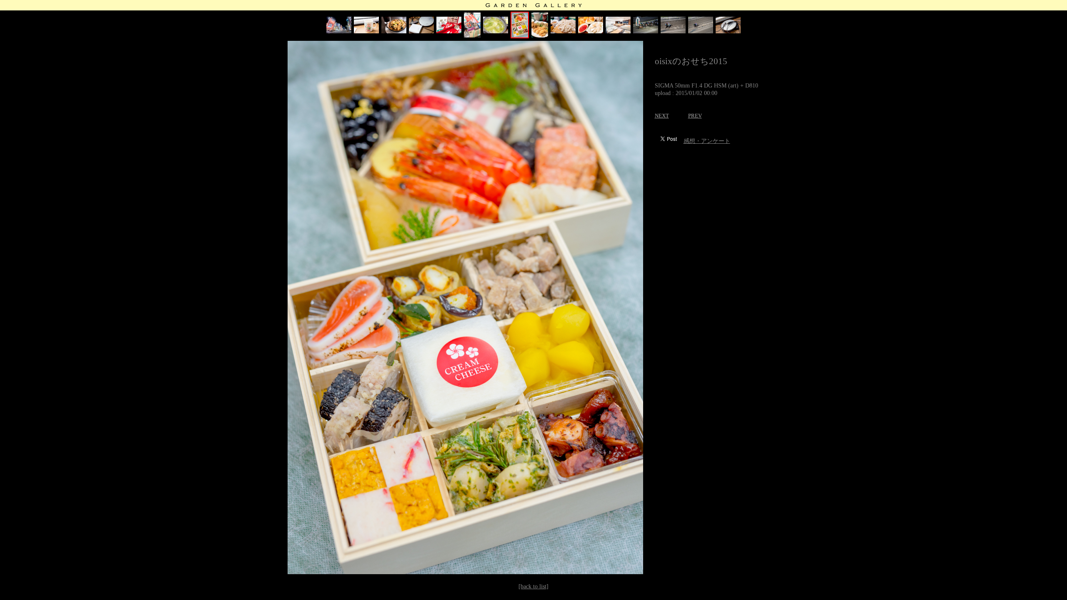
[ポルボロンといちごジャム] (590, 31)
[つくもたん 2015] (448, 31)
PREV (695, 115)
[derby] (645, 31)
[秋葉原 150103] (338, 31)
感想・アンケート (707, 141)
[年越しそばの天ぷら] (539, 35)
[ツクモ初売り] (472, 35)
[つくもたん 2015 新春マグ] (366, 31)
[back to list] (533, 586)
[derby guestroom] (618, 31)
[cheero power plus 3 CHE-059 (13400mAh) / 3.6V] (421, 31)
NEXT (662, 115)
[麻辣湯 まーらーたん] (393, 31)
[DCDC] (728, 31)
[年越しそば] (563, 31)
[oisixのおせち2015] (520, 36)
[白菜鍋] (495, 31)
